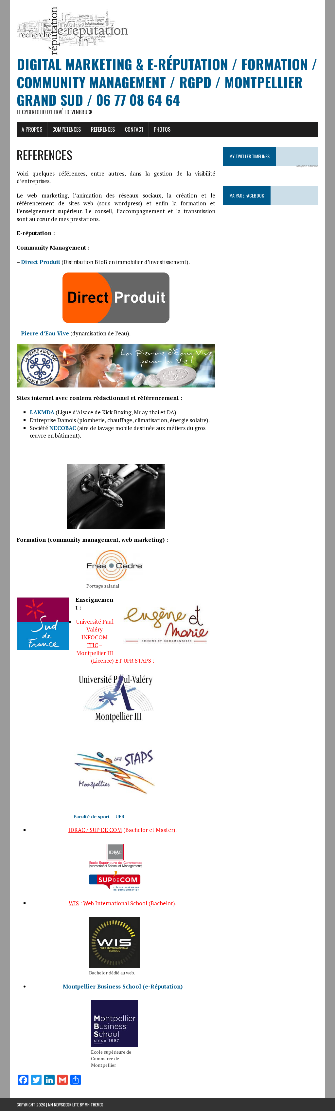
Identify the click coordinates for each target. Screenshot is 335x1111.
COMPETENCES (66, 129)
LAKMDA (42, 412)
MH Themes (94, 1104)
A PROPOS (32, 129)
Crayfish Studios (307, 166)
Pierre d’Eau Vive (45, 333)
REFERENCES (103, 129)
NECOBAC (62, 428)
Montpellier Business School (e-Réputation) (123, 986)
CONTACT (134, 129)
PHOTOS (162, 129)
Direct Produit (40, 262)
